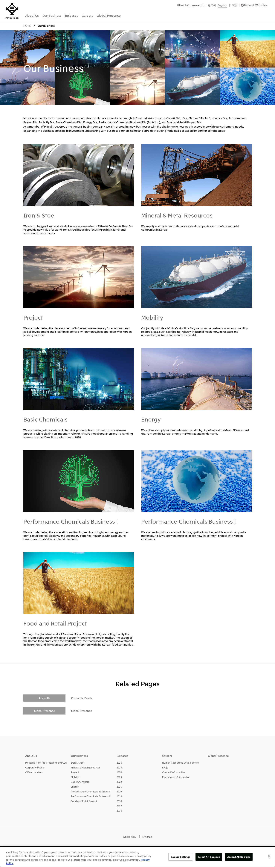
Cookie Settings (180, 857)
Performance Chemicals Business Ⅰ (70, 521)
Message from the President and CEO (46, 762)
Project (33, 317)
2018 (119, 801)
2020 (119, 791)
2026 (119, 762)
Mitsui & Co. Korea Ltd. (190, 5)
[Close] (269, 856)
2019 (119, 796)
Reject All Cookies (209, 857)
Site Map (147, 836)
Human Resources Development (180, 762)
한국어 (212, 5)
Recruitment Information (176, 777)
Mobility (152, 317)
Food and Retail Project (55, 623)
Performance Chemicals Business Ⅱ (189, 521)
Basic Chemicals (45, 419)
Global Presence (81, 711)
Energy (151, 419)
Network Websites (255, 5)
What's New (129, 836)
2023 (119, 777)
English (222, 5)
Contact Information (173, 772)
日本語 (233, 5)
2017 (119, 805)
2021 (119, 786)
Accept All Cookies (238, 857)
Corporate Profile (82, 698)
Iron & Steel (39, 215)
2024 (119, 772)
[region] (137, 857)
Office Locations (34, 772)
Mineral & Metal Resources (177, 215)
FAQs (165, 767)
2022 (119, 781)
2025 (119, 767)
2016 (119, 810)
